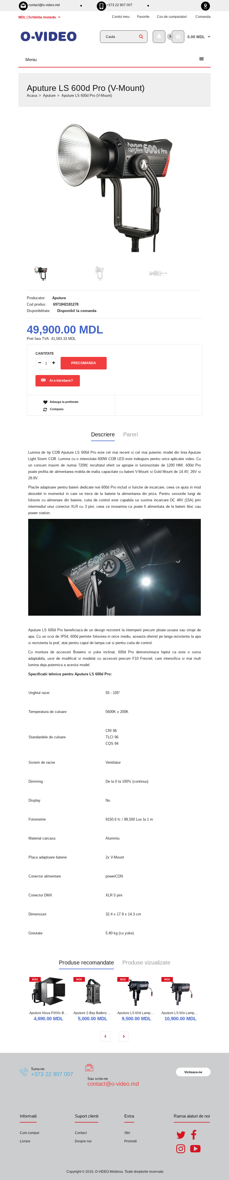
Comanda (203, 17)
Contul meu (121, 17)
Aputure (49, 95)
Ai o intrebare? (61, 381)
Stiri (127, 1133)
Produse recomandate (86, 962)
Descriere (103, 434)
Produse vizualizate (146, 962)
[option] (114, 186)
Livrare (25, 1141)
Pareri (130, 434)
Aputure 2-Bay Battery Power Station (101, 1013)
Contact (81, 1133)
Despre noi (83, 1141)
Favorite (143, 17)
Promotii (130, 1141)
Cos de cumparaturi (172, 17)
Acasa (32, 95)
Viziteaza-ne (193, 1072)
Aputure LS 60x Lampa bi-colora (186, 1013)
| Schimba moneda (37, 17)
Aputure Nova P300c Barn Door (53, 1013)
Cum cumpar (29, 1133)
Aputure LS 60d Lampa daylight (141, 1013)
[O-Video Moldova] (48, 40)
